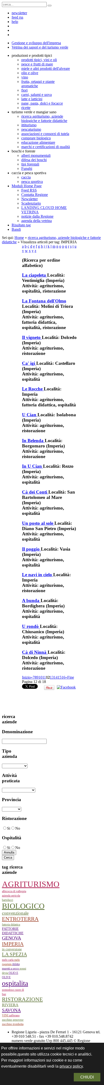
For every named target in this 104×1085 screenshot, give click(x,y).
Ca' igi (29, 363)
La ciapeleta (34, 275)
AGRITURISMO (30, 884)
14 (56, 677)
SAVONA (11, 1010)
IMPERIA (13, 944)
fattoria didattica (11, 924)
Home (19, 238)
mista (16, 964)
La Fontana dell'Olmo (44, 300)
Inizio (26, 677)
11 (44, 677)
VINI (5, 1015)
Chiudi (87, 1077)
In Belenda (33, 440)
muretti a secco (11, 968)
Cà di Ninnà (35, 652)
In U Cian (32, 466)
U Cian (29, 414)
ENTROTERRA (20, 919)
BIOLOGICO (23, 906)
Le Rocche (33, 388)
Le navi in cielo (37, 574)
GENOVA (11, 938)
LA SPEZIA (14, 954)
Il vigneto (32, 337)
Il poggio (31, 549)
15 (59, 677)
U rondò (31, 626)
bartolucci (7, 900)
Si (8, 828)
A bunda (31, 600)
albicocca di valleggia (14, 891)
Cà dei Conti (35, 492)
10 (40, 677)
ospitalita (15, 983)
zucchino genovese (12, 1019)
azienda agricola (11, 895)
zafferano (14, 1015)
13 (52, 677)
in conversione (12, 949)
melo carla (8, 960)
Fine (70, 677)
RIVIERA (10, 1005)
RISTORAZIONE (22, 999)
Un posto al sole (38, 523)
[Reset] (50, 5)
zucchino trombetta (12, 1024)
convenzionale (15, 913)
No (17, 828)
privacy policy (71, 1066)
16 (63, 677)
